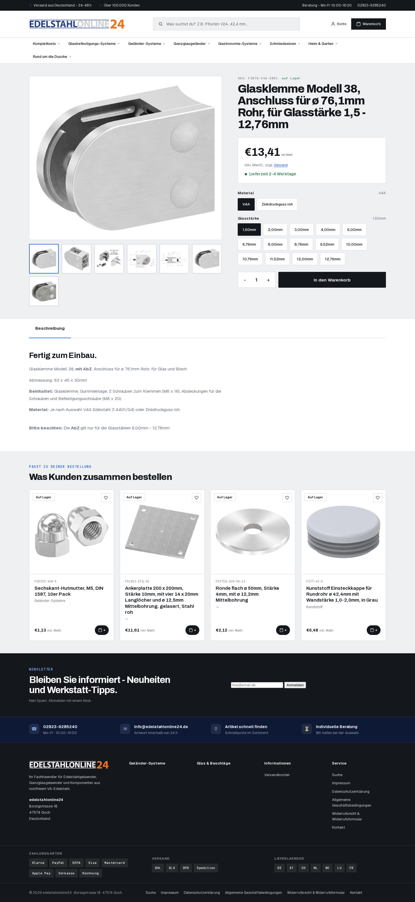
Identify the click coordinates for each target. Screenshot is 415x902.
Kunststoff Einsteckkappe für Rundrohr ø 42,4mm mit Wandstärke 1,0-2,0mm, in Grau (342, 594)
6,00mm (354, 229)
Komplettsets (44, 43)
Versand (281, 165)
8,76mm (301, 244)
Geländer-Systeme (144, 43)
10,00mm (354, 244)
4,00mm (328, 229)
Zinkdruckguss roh (277, 204)
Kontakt (338, 827)
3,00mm (301, 229)
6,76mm (249, 244)
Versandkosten (277, 774)
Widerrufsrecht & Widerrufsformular (347, 816)
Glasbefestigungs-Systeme (92, 43)
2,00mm (275, 229)
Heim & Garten (321, 43)
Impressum (341, 783)
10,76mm (250, 259)
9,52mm (327, 244)
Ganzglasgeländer (190, 43)
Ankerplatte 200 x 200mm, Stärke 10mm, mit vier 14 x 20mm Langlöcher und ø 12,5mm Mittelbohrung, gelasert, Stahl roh (161, 600)
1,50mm (249, 229)
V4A (246, 204)
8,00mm (275, 244)
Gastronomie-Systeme (237, 43)
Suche (337, 774)
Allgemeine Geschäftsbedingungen (351, 802)
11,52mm (277, 259)
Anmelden (295, 685)
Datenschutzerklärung (351, 791)
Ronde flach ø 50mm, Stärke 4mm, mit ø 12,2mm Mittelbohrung (247, 594)
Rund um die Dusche (50, 56)
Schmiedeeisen (283, 43)
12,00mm (305, 259)
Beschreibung (50, 328)
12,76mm (332, 259)
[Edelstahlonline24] (77, 24)
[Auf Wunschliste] (105, 497)
